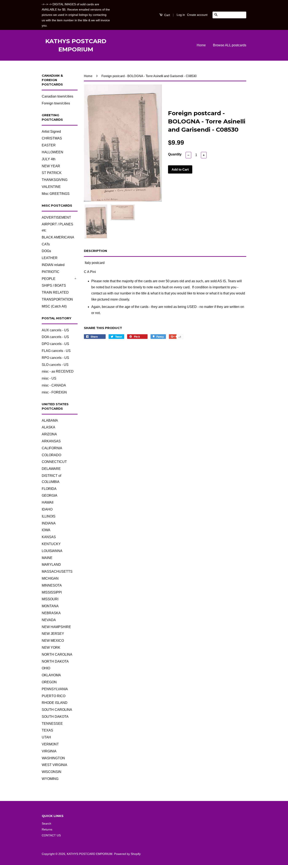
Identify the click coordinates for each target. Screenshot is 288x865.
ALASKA (48, 427)
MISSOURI (50, 599)
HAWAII (47, 502)
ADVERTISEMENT (56, 217)
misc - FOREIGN (54, 392)
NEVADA (49, 620)
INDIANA (49, 523)
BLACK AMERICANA (58, 237)
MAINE (47, 558)
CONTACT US (51, 835)
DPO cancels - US (55, 344)
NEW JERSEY (53, 633)
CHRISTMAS (52, 138)
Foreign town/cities (56, 103)
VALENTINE (51, 187)
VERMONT (50, 744)
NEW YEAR (51, 166)
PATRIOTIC (50, 272)
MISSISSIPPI (52, 592)
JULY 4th (48, 159)
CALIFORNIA (52, 448)
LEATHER (50, 258)
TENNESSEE (52, 723)
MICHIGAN (50, 578)
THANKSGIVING (54, 180)
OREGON (49, 682)
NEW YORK (51, 647)
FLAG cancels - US (56, 351)
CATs (46, 244)
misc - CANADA (54, 385)
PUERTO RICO (53, 696)
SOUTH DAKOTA (55, 716)
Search (46, 823)
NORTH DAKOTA (55, 661)
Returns (47, 829)
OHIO (46, 668)
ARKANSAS (51, 441)
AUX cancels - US (55, 330)
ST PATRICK (52, 173)
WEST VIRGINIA (54, 765)
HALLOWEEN (52, 152)
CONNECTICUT (54, 462)
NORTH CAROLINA (57, 654)
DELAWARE (51, 469)
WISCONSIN (51, 772)
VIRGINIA (49, 751)
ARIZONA (49, 434)
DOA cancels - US (55, 337)
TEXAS (47, 730)
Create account (197, 14)
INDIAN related (53, 265)
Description (95, 251)
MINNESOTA (52, 585)
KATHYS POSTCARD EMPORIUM (75, 45)
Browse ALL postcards (229, 45)
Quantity (175, 154)
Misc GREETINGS (56, 193)
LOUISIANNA (52, 551)
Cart (166, 15)
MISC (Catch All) (54, 306)
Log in (181, 14)
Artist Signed (51, 131)
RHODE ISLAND (54, 703)
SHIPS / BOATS (54, 285)
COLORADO (51, 455)
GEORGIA (49, 495)
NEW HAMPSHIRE (56, 627)
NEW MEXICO (53, 640)
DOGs (46, 251)
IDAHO (47, 509)
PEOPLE (48, 279)
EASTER (49, 145)
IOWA (46, 530)
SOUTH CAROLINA (57, 709)
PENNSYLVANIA (55, 689)
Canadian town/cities (57, 96)
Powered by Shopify (127, 854)
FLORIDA (49, 489)
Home (201, 45)
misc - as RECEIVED (58, 371)
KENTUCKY (51, 544)
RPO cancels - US (55, 358)
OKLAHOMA (51, 675)
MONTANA (50, 606)
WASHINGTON (53, 758)
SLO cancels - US (55, 364)
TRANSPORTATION (57, 299)
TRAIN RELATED (55, 292)
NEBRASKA (51, 613)
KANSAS (49, 537)
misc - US (49, 378)
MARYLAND (51, 564)
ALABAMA (50, 420)
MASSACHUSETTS (57, 571)
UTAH (46, 737)
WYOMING (50, 779)
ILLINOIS (48, 516)
